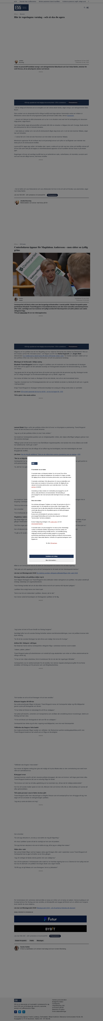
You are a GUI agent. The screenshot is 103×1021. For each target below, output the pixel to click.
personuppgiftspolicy (37, 524)
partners (33, 487)
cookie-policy (53, 522)
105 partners (53, 543)
